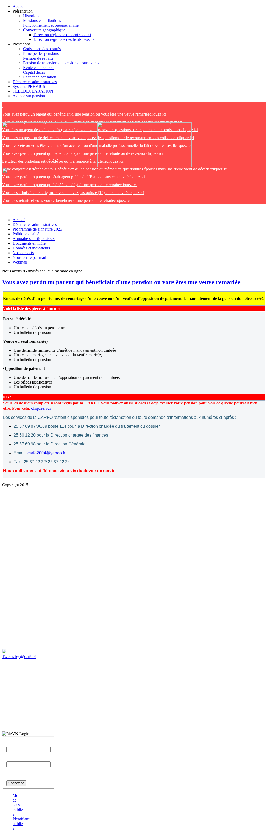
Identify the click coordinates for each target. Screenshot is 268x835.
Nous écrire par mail (29, 257)
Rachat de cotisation (39, 77)
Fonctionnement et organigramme (51, 25)
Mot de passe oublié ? (18, 804)
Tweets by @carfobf (19, 656)
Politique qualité (26, 234)
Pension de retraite (38, 58)
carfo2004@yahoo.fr (46, 453)
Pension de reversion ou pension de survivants (61, 63)
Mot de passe (17, 759)
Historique (31, 16)
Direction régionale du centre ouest (62, 34)
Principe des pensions (41, 53)
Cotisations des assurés (42, 49)
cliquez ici (84, 114)
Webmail (20, 262)
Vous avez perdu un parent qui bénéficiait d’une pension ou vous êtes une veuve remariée (121, 282)
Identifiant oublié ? (21, 824)
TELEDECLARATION (33, 91)
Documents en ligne (29, 243)
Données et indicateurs (31, 248)
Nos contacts (23, 252)
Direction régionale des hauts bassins (64, 39)
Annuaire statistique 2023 (34, 238)
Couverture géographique (44, 30)
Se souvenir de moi (22, 773)
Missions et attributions (42, 20)
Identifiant (14, 744)
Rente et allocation (38, 67)
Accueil (19, 6)
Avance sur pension (29, 96)
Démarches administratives (35, 81)
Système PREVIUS (29, 86)
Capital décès (34, 72)
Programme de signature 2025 (37, 229)
